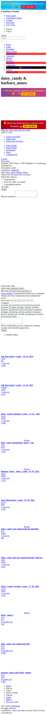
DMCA (9, 699)
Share (8, 152)
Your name (5, 300)
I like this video (7, 130)
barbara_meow (22, 172)
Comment (5, 303)
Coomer (9, 20)
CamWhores (15, 706)
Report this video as (9, 177)
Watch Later (11, 139)
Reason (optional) (8, 196)
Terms (8, 697)
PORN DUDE (12, 72)
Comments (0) (11, 154)
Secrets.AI (10, 63)
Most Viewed (11, 51)
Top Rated (10, 49)
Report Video (11, 148)
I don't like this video (22, 130)
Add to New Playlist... (15, 141)
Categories (10, 56)
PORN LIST (11, 54)
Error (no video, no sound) (14, 182)
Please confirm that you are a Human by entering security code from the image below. (20, 327)
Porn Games (11, 16)
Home (8, 45)
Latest (8, 47)
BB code (4, 291)
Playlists (9, 60)
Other (6, 187)
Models (9, 58)
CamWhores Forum (14, 18)
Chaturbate (14, 170)
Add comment (6, 293)
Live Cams (10, 25)
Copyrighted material (12, 184)
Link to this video (8, 286)
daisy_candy (11, 172)
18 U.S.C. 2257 (12, 702)
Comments (17, 293)
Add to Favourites (13, 137)
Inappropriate (9, 179)
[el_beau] (5, 161)
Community (10, 65)
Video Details (11, 145)
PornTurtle (10, 22)
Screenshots (10, 150)
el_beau (4, 159)
